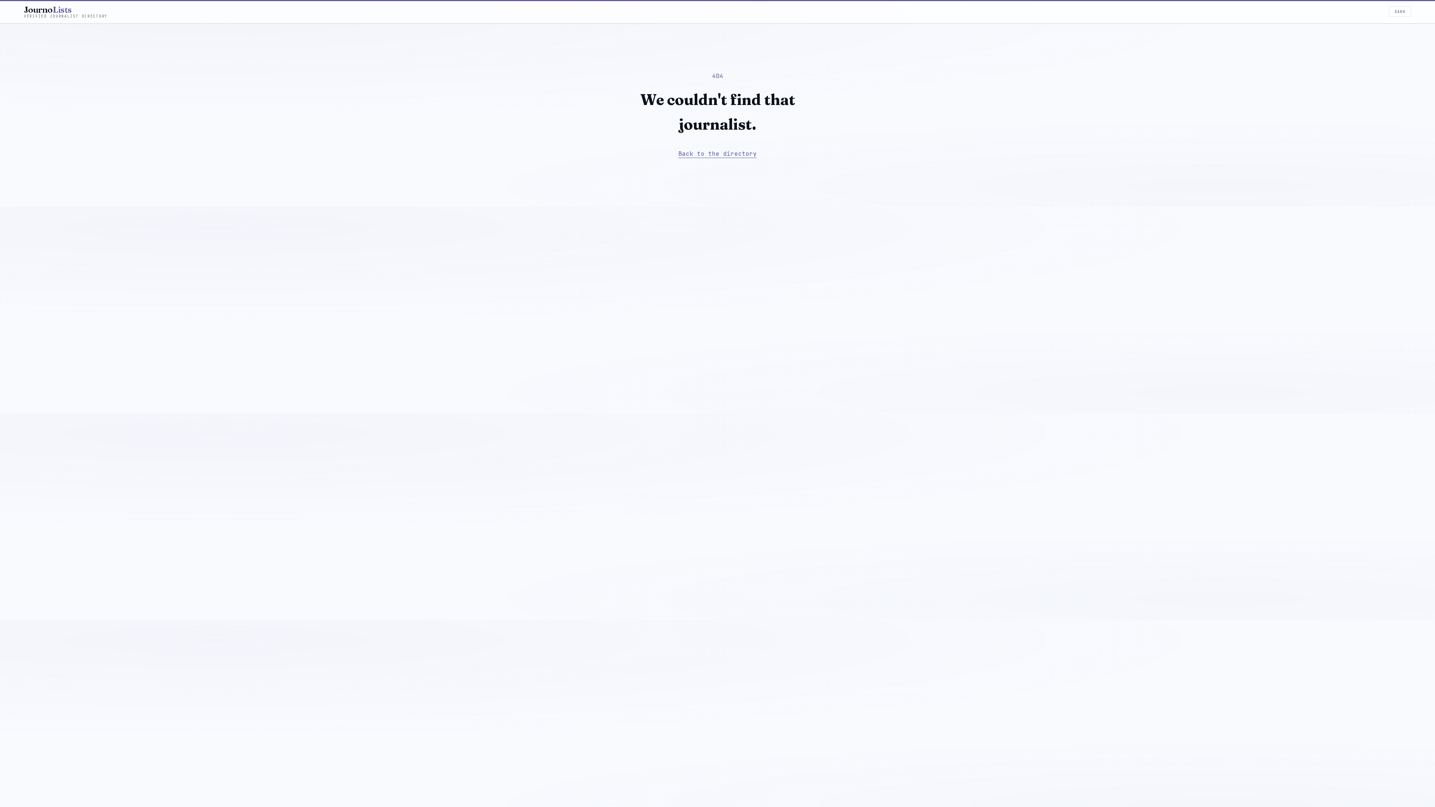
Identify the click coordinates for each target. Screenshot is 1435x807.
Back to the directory (717, 154)
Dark (1400, 11)
